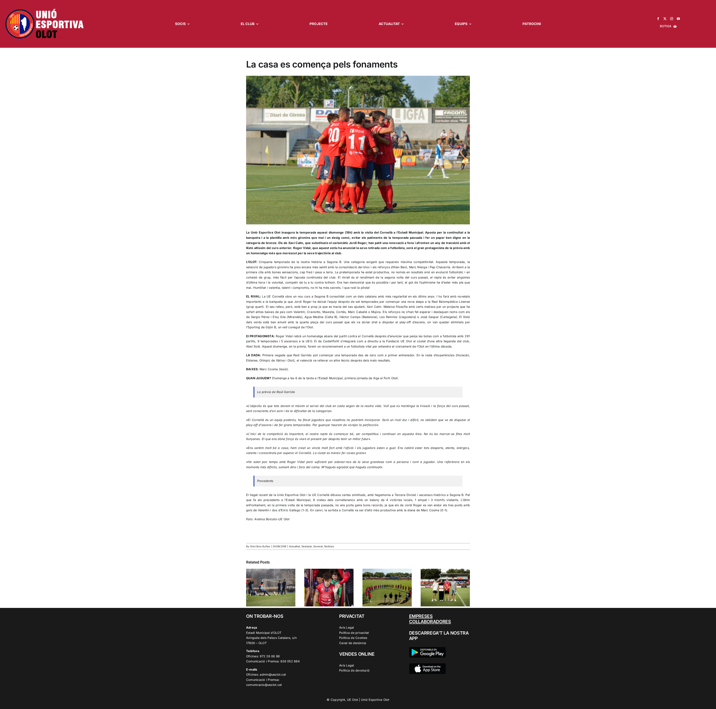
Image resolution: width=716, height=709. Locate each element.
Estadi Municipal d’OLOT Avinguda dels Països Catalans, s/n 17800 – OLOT (271, 638)
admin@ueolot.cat (273, 674)
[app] (427, 665)
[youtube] (678, 18)
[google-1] (427, 648)
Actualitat (294, 546)
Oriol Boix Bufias (260, 546)
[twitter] (664, 18)
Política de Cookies (353, 638)
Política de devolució (354, 670)
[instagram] (671, 18)
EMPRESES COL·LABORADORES (430, 618)
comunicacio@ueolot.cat (264, 685)
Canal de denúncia (352, 643)
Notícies (329, 546)
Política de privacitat (354, 633)
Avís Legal (346, 627)
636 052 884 (290, 661)
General (318, 546)
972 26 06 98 (270, 656)
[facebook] (658, 18)
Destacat (307, 546)
